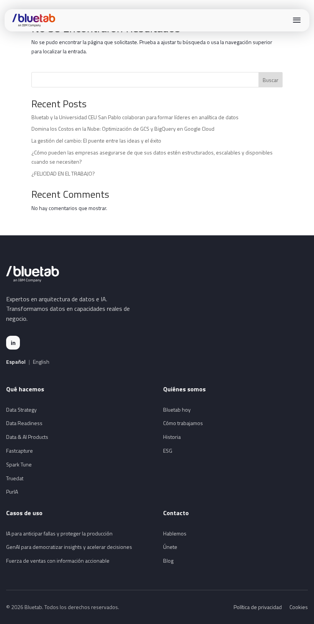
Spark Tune (19, 464)
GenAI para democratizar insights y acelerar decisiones (69, 547)
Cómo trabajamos (183, 423)
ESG (167, 451)
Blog (168, 561)
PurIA (12, 492)
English (41, 362)
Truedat (14, 478)
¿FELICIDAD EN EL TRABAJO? (63, 173)
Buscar (270, 80)
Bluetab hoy (177, 410)
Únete (170, 547)
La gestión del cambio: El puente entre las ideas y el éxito (96, 140)
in (13, 342)
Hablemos (174, 533)
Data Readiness (24, 423)
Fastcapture (19, 451)
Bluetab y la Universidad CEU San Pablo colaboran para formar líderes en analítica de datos (135, 117)
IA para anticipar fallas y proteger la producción (59, 533)
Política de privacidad (258, 607)
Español (16, 362)
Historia (172, 437)
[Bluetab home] (33, 20)
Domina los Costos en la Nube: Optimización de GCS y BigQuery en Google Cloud (122, 129)
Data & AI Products (27, 437)
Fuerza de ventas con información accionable (58, 561)
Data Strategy (21, 410)
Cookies (298, 607)
